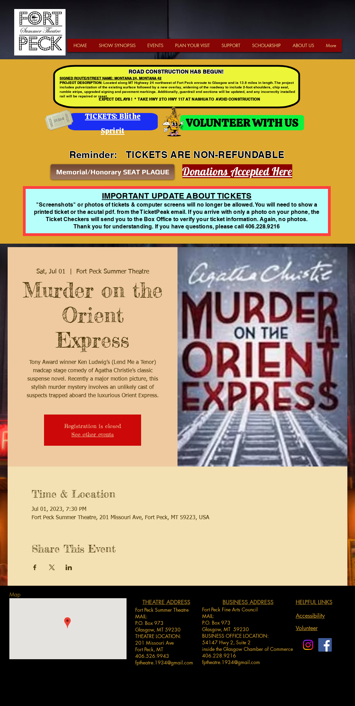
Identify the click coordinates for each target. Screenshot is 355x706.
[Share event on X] (52, 567)
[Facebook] (325, 645)
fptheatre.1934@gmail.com (164, 662)
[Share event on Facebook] (35, 567)
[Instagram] (308, 645)
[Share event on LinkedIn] (69, 567)
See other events (92, 434)
